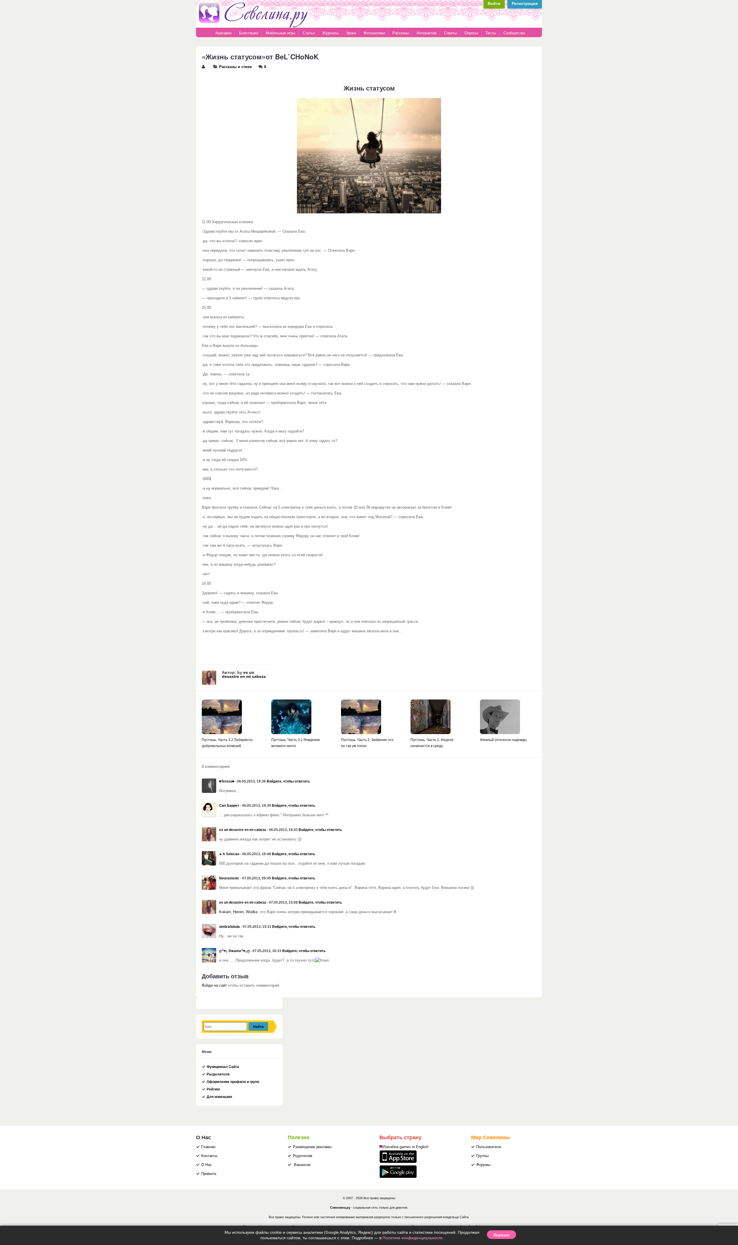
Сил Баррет (229, 806)
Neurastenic (229, 878)
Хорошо (501, 1235)
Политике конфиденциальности (413, 1237)
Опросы (471, 33)
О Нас (206, 1165)
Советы (450, 33)
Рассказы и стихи (235, 67)
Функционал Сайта (223, 1067)
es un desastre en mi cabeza (244, 674)
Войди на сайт (214, 985)
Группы (482, 1156)
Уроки (351, 33)
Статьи (309, 33)
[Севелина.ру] (254, 27)
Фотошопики (374, 33)
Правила (208, 1174)
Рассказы (401, 33)
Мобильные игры (280, 33)
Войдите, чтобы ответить (288, 781)
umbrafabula (229, 927)
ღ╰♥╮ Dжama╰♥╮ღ (234, 951)
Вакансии (302, 1165)
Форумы (483, 1165)
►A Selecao (229, 854)
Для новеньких (219, 1097)
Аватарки (223, 33)
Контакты (209, 1156)
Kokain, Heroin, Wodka (238, 912)
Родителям (302, 1156)
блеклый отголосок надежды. (504, 740)
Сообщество (514, 33)
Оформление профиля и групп (233, 1082)
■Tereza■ (226, 781)
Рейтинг (213, 1089)
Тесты (490, 33)
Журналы (330, 33)
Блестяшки (248, 33)
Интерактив (426, 33)
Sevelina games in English (406, 1147)
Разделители (218, 1074)
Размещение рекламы (312, 1147)
